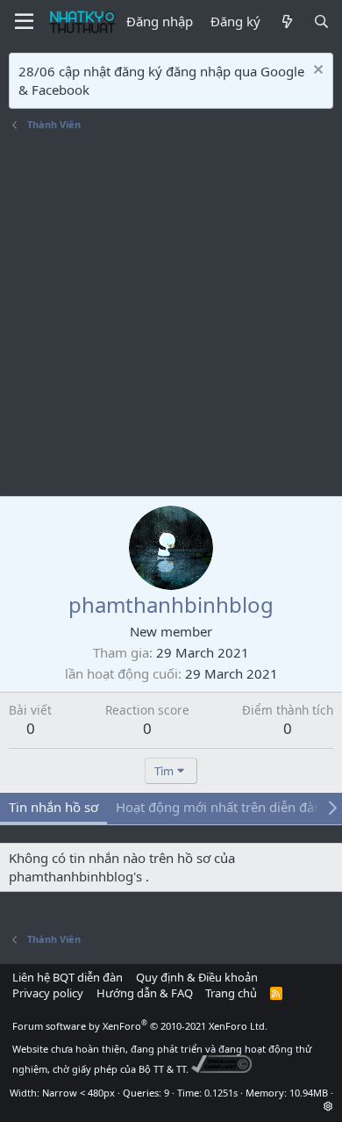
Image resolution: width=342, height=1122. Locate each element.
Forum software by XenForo (139, 1025)
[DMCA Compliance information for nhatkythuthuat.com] (221, 1068)
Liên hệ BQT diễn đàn (67, 977)
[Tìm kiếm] (321, 21)
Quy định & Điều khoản (197, 977)
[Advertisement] (171, 316)
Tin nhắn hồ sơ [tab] (53, 807)
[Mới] (286, 21)
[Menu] (24, 22)
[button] (328, 1105)
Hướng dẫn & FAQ (144, 993)
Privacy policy (47, 993)
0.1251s (221, 1092)
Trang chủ (231, 993)
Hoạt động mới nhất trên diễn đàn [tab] (219, 807)
